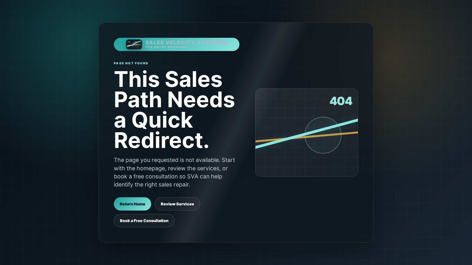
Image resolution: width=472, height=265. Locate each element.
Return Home (132, 203)
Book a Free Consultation (144, 220)
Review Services (177, 203)
